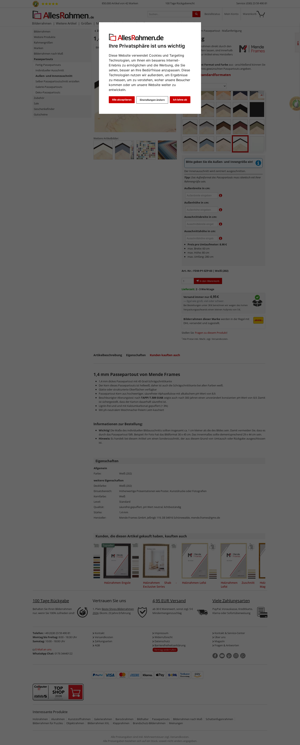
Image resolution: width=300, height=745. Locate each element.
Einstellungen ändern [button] (152, 99)
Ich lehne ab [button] (180, 99)
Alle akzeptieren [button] (121, 99)
